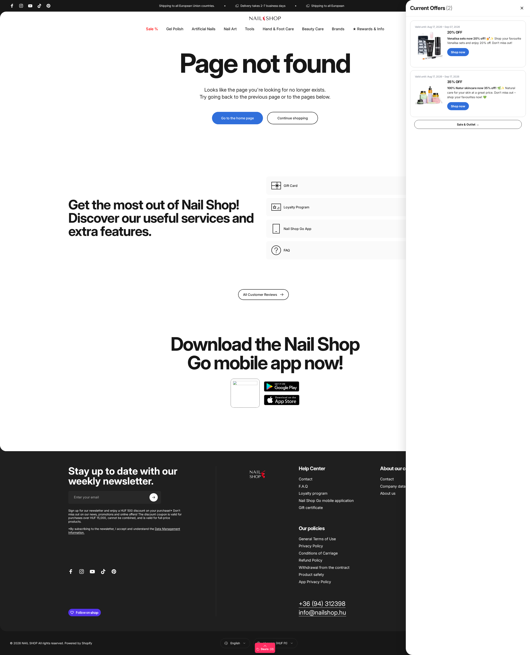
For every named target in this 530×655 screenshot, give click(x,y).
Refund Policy (310, 560)
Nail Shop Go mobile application (326, 500)
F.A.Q (303, 486)
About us (387, 493)
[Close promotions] (522, 8)
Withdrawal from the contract (324, 567)
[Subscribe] (153, 497)
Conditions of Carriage (318, 553)
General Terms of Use (317, 539)
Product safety (311, 574)
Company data (393, 486)
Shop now (458, 52)
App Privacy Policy (315, 582)
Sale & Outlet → (468, 124)
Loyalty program (313, 493)
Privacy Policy (311, 546)
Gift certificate (311, 507)
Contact (305, 479)
